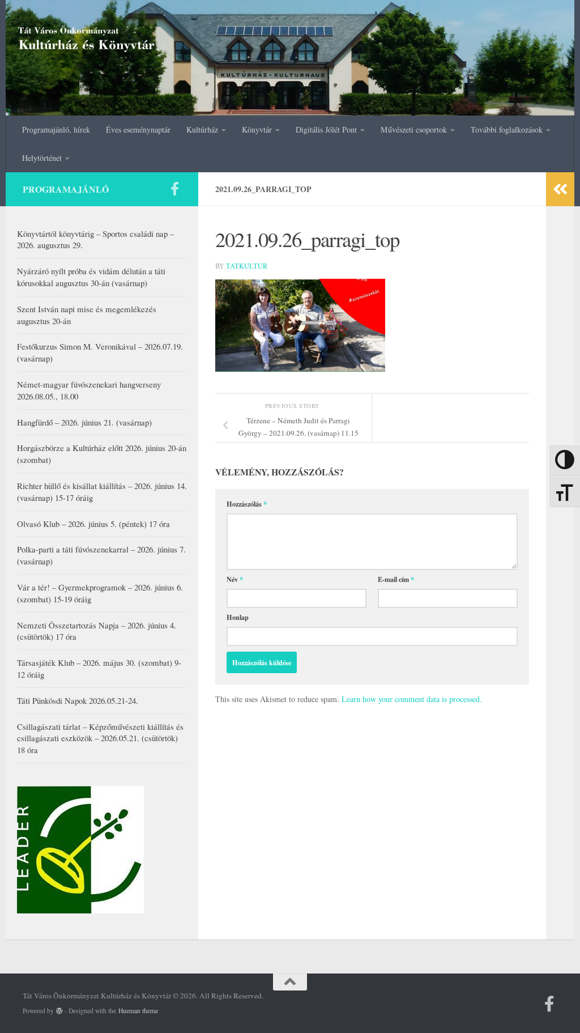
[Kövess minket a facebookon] (174, 188)
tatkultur (246, 265)
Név (235, 579)
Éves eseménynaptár (138, 129)
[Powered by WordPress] (59, 1011)
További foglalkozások (507, 129)
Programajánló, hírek (56, 129)
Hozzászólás (247, 504)
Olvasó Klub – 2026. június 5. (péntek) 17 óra (93, 523)
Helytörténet (42, 157)
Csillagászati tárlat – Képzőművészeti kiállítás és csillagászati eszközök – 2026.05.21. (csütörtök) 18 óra (100, 738)
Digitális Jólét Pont (326, 129)
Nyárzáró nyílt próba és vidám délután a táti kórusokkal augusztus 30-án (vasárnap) (91, 276)
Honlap (238, 617)
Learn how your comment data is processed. (412, 699)
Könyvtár (257, 129)
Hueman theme (138, 1010)
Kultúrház (202, 129)
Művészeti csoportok (414, 129)
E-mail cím (396, 579)
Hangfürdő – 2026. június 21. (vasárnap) (84, 422)
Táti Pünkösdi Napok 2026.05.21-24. (77, 700)
